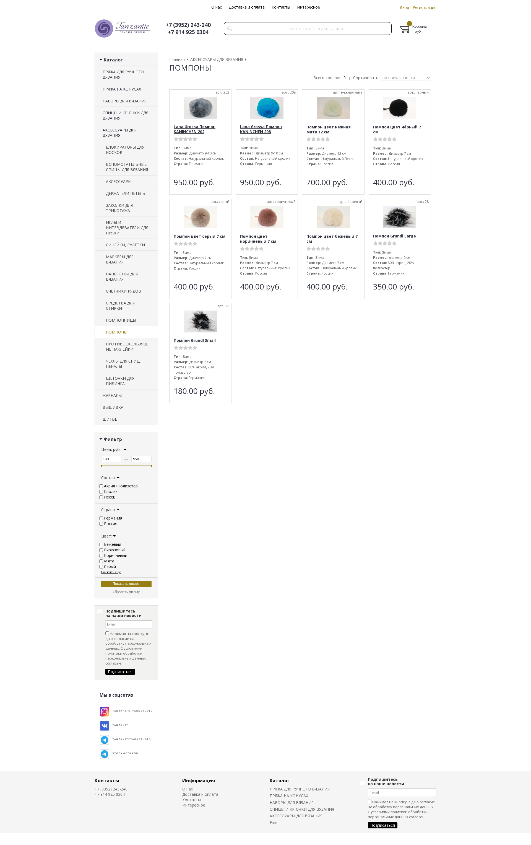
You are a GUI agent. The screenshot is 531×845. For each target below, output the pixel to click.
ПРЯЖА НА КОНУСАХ (122, 89)
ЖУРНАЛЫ (112, 395)
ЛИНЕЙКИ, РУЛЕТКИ (125, 244)
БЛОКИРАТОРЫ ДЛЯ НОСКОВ (125, 149)
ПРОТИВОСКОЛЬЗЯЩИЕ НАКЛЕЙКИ (126, 346)
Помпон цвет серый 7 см (199, 236)
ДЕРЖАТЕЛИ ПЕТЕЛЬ (125, 193)
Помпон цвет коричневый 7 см (258, 239)
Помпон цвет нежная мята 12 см (328, 129)
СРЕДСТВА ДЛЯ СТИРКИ (120, 305)
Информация (198, 780)
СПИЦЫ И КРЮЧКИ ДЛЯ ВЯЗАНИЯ (125, 115)
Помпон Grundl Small (195, 340)
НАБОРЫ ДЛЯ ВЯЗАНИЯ (125, 101)
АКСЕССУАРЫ (118, 181)
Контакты (281, 7)
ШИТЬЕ (110, 419)
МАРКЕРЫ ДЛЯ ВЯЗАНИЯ (120, 259)
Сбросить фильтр (126, 592)
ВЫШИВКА (113, 407)
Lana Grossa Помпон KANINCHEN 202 (194, 129)
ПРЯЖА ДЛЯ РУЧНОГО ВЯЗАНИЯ (123, 74)
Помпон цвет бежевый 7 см (332, 239)
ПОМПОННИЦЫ (121, 320)
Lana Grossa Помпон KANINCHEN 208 (261, 129)
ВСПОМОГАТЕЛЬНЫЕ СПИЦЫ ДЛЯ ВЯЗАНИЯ (127, 167)
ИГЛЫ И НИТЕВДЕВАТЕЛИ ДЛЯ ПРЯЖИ (127, 228)
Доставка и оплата (247, 7)
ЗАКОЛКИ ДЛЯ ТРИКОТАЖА (119, 208)
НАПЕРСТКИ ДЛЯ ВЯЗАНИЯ (122, 276)
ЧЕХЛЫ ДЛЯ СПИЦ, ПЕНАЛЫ (123, 363)
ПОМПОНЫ (116, 332)
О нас (216, 7)
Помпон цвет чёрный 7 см (397, 129)
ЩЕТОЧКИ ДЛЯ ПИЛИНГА (120, 381)
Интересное (308, 7)
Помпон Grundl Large (394, 236)
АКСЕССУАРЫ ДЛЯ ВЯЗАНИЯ (120, 132)
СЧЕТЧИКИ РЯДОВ (123, 291)
